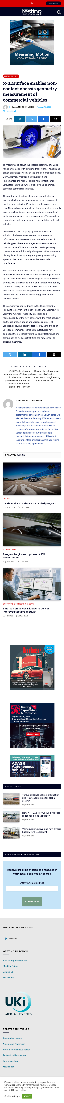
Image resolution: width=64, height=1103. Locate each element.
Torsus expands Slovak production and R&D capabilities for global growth (40, 798)
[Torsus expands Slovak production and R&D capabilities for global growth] (11, 798)
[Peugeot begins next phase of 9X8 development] (32, 529)
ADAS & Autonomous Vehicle (17, 1049)
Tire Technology (10, 1061)
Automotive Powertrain (14, 1044)
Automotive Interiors (12, 1038)
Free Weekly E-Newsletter (15, 960)
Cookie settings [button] (12, 1096)
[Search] (58, 12)
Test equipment (11, 76)
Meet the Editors (10, 966)
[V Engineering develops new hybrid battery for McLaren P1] (11, 833)
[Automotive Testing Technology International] (32, 12)
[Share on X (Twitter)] (31, 119)
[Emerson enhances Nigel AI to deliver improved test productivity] (32, 584)
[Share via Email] (55, 119)
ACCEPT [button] (27, 1096)
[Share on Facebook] (43, 119)
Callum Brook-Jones (23, 107)
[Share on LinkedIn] (19, 119)
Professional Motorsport (14, 1055)
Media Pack (8, 977)
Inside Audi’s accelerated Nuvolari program (29, 503)
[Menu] (5, 12)
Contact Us (8, 972)
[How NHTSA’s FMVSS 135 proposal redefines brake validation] (11, 816)
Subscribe (53, 3)
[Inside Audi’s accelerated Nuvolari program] (32, 478)
